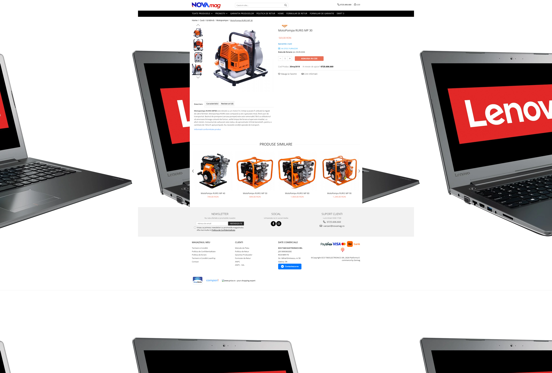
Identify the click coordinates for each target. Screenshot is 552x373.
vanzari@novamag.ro (333, 225)
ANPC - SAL (240, 265)
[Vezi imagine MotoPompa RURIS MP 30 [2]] (198, 57)
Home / (195, 20)
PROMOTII (220, 13)
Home (281, 13)
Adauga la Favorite (288, 73)
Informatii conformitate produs (207, 129)
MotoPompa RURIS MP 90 (339, 193)
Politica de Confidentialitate (223, 230)
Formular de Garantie (322, 13)
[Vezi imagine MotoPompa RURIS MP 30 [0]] (198, 33)
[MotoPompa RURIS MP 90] (339, 170)
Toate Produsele (201, 13)
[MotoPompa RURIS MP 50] (255, 170)
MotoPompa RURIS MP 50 (255, 193)
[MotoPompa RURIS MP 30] (240, 58)
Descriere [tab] (198, 104)
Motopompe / (223, 20)
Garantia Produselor (242, 13)
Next (198, 77)
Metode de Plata (242, 248)
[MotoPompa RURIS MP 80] (297, 170)
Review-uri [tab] (227, 103)
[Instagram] (278, 223)
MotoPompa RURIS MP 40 (213, 193)
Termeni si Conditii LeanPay (203, 258)
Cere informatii (310, 73)
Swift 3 (340, 13)
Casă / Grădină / (208, 20)
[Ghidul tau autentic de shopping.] (212, 280)
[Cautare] (285, 5)
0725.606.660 (333, 221)
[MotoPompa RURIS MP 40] (213, 170)
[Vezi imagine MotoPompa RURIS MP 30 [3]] (198, 69)
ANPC (237, 261)
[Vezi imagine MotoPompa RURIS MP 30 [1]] (198, 45)
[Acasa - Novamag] (206, 5)
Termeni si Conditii (200, 248)
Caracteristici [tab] (212, 103)
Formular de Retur (296, 13)
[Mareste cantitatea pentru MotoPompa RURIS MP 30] (290, 58)
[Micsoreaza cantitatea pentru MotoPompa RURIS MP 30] (280, 58)
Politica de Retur (265, 13)
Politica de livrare (199, 254)
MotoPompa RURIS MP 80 (297, 193)
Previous (198, 25)
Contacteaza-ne (292, 266)
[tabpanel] (240, 58)
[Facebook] (273, 223)
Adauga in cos (309, 58)
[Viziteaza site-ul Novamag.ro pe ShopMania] (198, 280)
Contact (195, 261)
